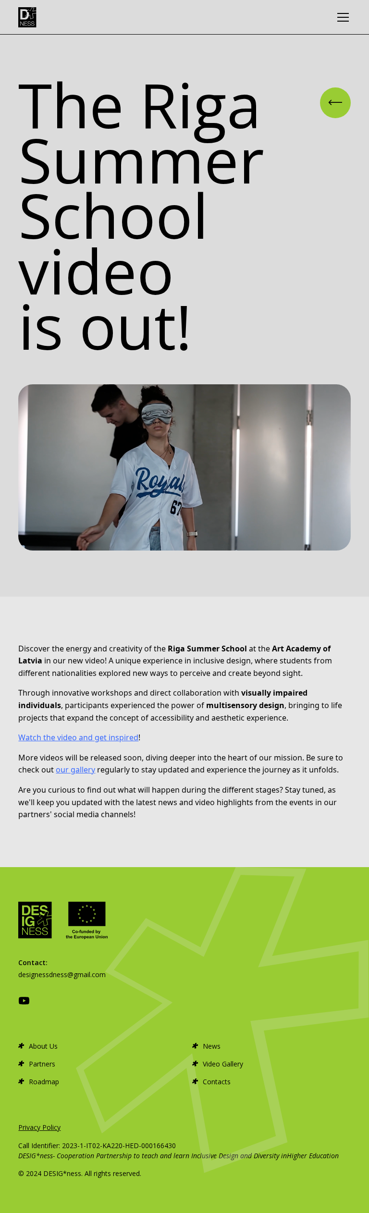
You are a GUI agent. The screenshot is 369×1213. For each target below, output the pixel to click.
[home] (27, 17)
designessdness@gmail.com (62, 974)
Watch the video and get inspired (78, 737)
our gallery (75, 769)
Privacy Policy (39, 1127)
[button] (341, 17)
